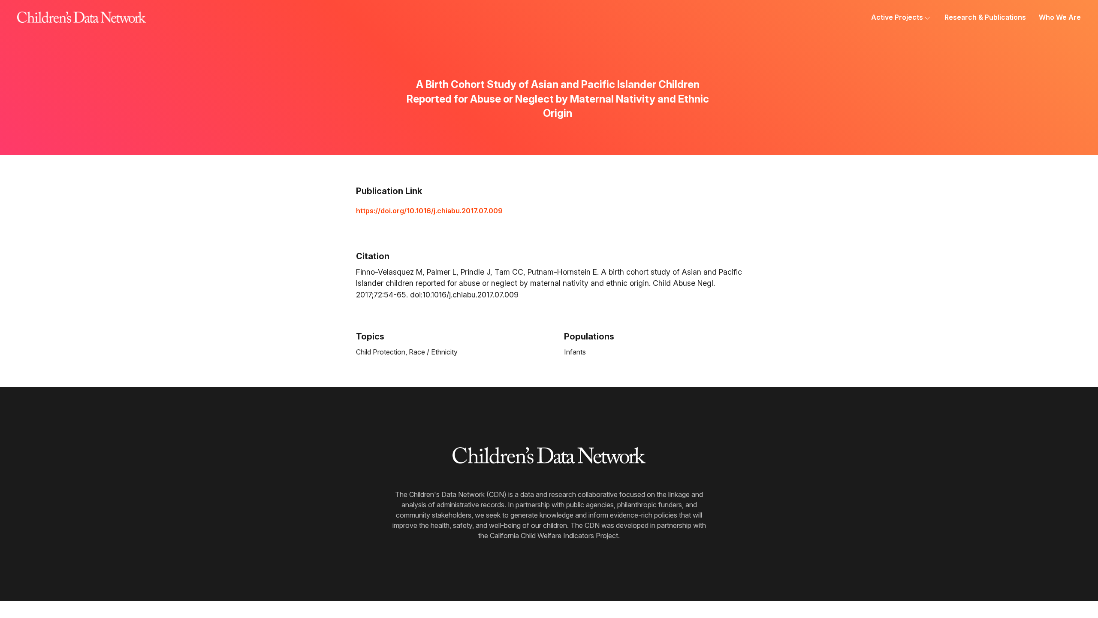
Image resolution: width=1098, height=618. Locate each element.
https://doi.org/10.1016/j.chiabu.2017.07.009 (429, 210)
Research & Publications (985, 17)
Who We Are (1060, 17)
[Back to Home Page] (81, 17)
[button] (901, 17)
